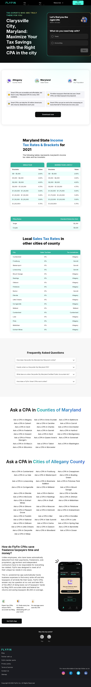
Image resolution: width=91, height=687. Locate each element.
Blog (2, 653)
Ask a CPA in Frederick (22, 430)
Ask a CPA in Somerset (68, 438)
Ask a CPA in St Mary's (22, 444)
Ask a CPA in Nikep (22, 534)
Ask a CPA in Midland (45, 487)
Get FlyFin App (12, 621)
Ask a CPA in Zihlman (68, 497)
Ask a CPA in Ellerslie (22, 493)
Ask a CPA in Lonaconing (22, 481)
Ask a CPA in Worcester (45, 447)
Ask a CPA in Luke (68, 520)
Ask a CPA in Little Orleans (22, 527)
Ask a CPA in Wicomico (22, 447)
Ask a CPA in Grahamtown (68, 510)
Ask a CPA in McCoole (22, 497)
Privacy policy (6, 664)
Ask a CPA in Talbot (45, 444)
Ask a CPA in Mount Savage (68, 488)
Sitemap (4, 674)
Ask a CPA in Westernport (45, 475)
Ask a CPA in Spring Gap (68, 523)
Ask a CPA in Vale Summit (45, 520)
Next (84, 50)
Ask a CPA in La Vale (22, 475)
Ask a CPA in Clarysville (22, 530)
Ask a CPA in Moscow (45, 506)
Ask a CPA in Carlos (45, 523)
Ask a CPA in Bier (45, 516)
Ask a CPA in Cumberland (22, 471)
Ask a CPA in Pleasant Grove (22, 511)
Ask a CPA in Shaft (45, 500)
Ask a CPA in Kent (45, 434)
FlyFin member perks (8, 660)
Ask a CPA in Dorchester (68, 427)
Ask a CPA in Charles (45, 427)
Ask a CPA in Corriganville (22, 487)
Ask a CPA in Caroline (45, 423)
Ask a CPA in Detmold (45, 510)
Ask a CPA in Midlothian (68, 500)
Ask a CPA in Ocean (68, 530)
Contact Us (5, 671)
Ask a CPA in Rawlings (45, 497)
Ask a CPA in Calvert (22, 423)
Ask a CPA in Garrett (45, 430)
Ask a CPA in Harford (68, 430)
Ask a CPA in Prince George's (22, 439)
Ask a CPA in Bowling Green (68, 476)
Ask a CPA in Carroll (68, 423)
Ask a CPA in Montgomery (68, 434)
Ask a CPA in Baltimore (68, 420)
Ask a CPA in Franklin (22, 516)
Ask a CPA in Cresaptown (68, 471)
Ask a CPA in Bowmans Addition (45, 482)
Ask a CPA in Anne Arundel (45, 420)
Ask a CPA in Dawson (45, 527)
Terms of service (7, 667)
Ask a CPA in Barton (45, 493)
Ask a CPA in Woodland (45, 530)
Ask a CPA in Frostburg (45, 471)
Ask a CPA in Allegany (22, 420)
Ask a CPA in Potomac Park (68, 481)
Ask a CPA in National (22, 520)
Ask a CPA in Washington (68, 444)
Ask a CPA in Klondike (68, 516)
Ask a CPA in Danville (68, 493)
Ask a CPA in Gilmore (22, 506)
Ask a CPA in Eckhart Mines (22, 501)
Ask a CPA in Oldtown (23, 523)
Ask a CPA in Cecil (22, 427)
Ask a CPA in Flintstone (68, 506)
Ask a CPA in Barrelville (68, 527)
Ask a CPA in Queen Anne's (45, 438)
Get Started (78, 3)
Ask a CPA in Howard (22, 434)
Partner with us (6, 656)
